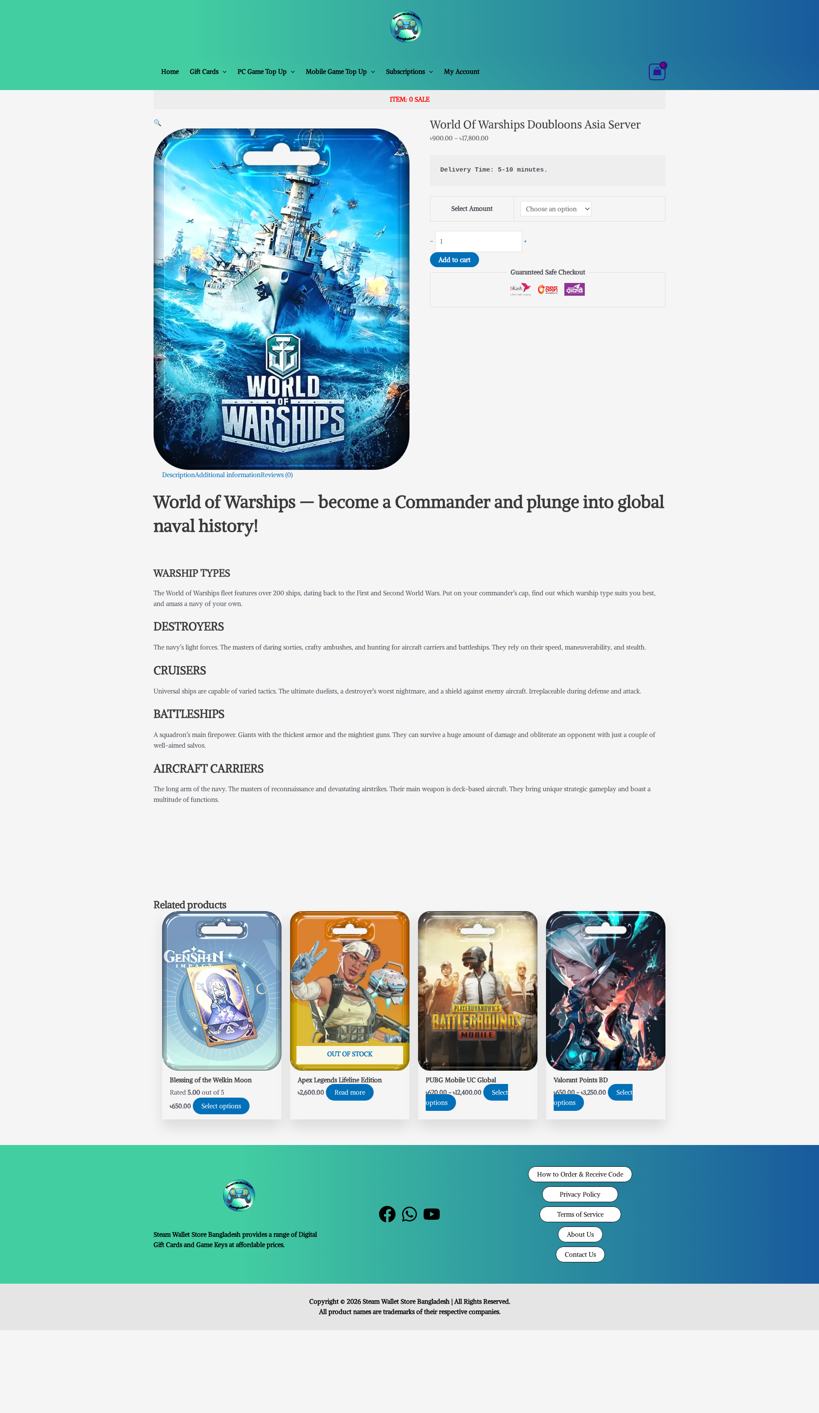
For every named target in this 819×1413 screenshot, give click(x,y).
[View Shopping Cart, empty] (657, 72)
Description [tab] (178, 475)
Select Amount (472, 208)
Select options (221, 1106)
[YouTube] (431, 1214)
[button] (222, 71)
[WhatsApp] (409, 1214)
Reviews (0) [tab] (277, 475)
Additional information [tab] (228, 475)
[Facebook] (387, 1214)
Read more (349, 1092)
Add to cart (454, 260)
